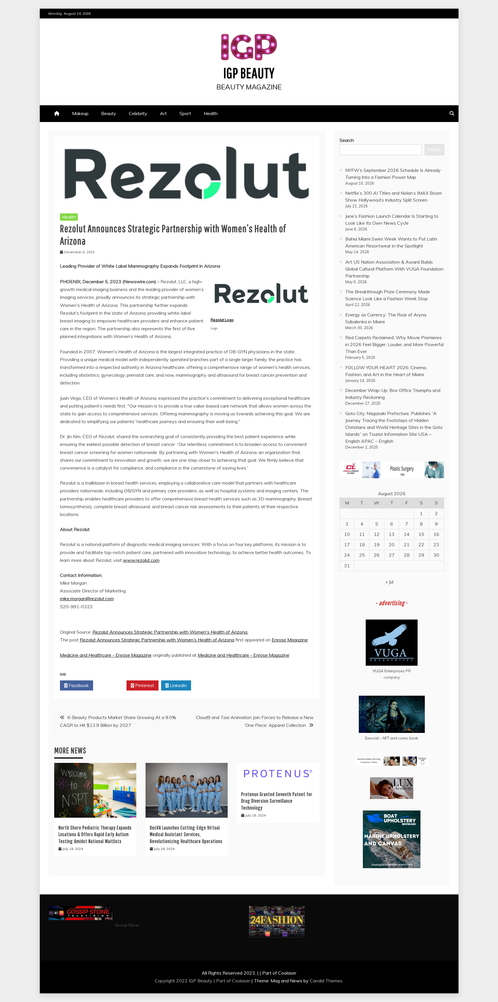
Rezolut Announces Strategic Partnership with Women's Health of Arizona (170, 632)
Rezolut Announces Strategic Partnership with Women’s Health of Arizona (157, 640)
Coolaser (241, 981)
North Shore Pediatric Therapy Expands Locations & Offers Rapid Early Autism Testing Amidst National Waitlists (95, 834)
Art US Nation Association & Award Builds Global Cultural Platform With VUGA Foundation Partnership (394, 269)
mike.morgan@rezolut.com (87, 598)
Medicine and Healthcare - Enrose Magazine (106, 655)
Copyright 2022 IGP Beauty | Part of (193, 981)
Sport (185, 113)
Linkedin (178, 685)
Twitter (111, 685)
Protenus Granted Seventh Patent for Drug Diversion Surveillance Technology (276, 801)
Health (211, 113)
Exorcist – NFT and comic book (391, 738)
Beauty (108, 113)
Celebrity (138, 113)
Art (163, 113)
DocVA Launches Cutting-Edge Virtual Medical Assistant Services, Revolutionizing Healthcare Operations (186, 834)
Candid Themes (326, 981)
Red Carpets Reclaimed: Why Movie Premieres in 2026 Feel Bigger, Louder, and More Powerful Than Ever (394, 344)
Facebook (78, 685)
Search (346, 140)
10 (347, 534)
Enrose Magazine (290, 640)
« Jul (389, 582)
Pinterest (144, 685)
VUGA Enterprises (389, 671)
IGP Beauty (249, 72)
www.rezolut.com (141, 560)
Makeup (80, 113)
